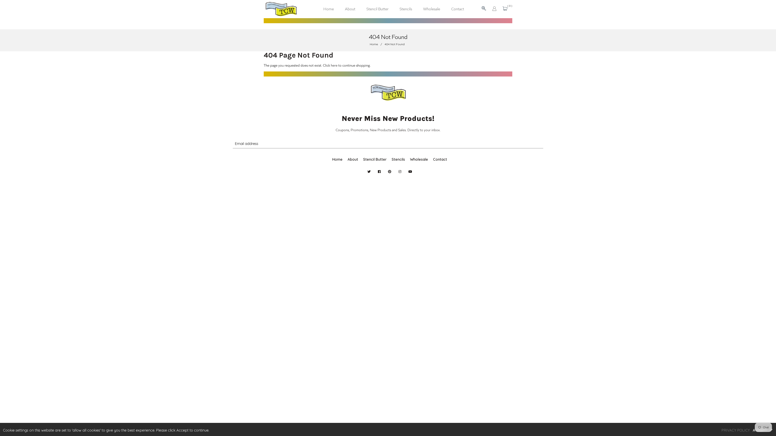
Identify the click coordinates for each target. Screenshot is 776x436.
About (353, 159)
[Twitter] (369, 172)
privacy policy (735, 430)
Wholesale (419, 159)
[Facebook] (379, 172)
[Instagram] (400, 172)
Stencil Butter (375, 159)
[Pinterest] (390, 172)
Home (374, 44)
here (334, 65)
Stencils (398, 159)
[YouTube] (410, 172)
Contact (440, 159)
